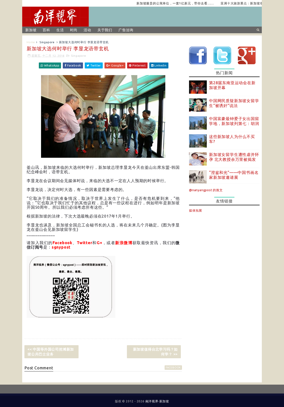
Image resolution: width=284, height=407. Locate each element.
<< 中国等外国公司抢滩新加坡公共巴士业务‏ (51, 351)
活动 (87, 30)
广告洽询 (125, 30)
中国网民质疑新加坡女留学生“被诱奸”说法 (234, 103)
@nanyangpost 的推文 (206, 190)
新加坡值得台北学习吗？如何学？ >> (155, 351)
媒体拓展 (195, 210)
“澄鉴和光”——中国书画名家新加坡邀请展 (233, 174)
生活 (60, 30)
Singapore (47, 42)
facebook (173, 367)
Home (31, 42)
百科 (46, 30)
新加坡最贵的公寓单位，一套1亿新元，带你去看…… (168, 3)
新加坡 (30, 30)
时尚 (74, 30)
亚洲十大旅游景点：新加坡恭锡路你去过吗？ (246, 3)
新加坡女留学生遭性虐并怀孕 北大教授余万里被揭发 (234, 157)
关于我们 (104, 30)
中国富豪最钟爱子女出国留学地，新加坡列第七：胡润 (234, 121)
